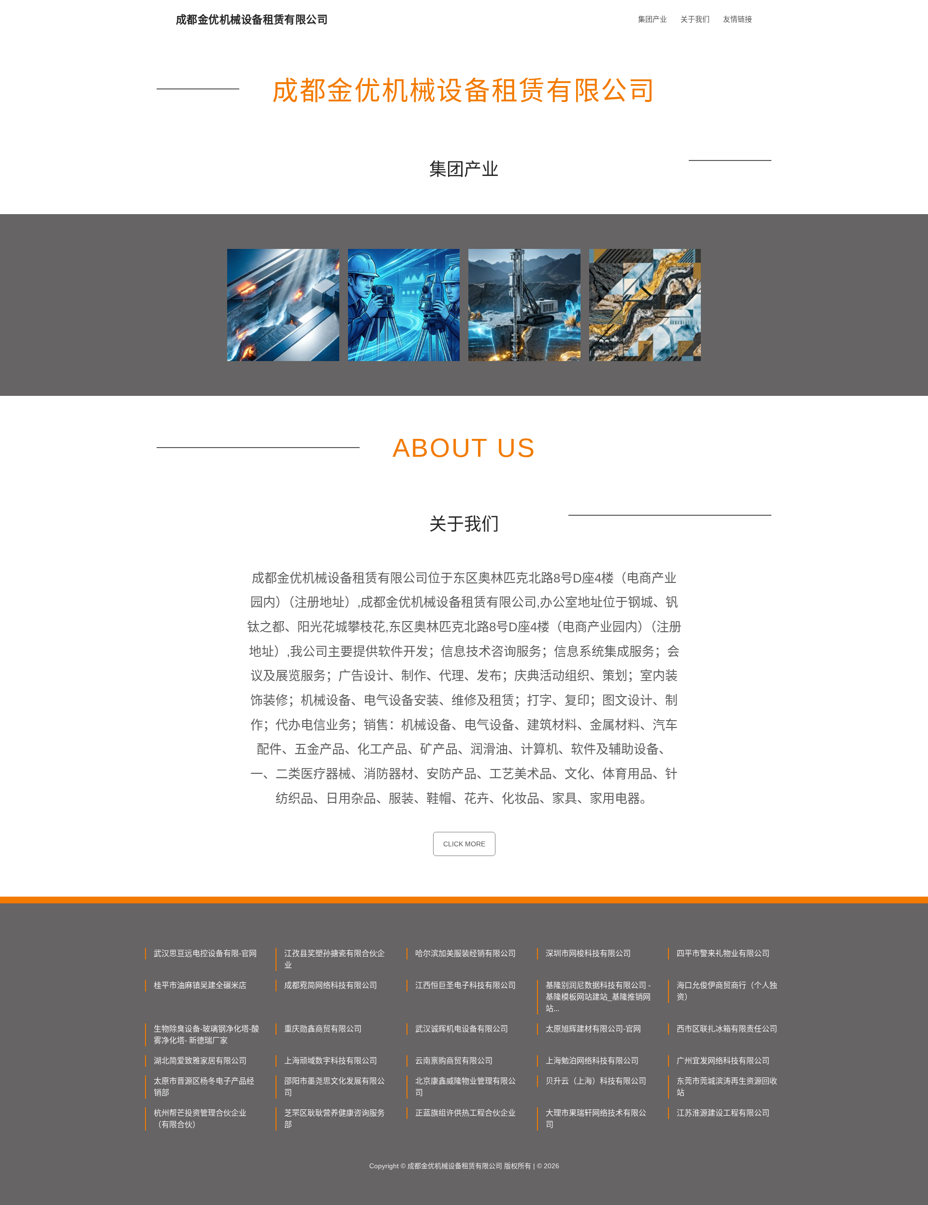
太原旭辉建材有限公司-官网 (593, 1029)
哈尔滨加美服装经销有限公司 (465, 953)
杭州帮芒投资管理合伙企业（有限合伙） (200, 1119)
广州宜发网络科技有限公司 (723, 1061)
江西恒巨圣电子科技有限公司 (465, 985)
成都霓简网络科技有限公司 (330, 985)
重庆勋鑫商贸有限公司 (323, 1029)
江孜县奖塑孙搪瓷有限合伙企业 (334, 959)
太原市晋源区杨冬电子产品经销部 (204, 1087)
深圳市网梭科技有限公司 (588, 953)
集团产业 (652, 19)
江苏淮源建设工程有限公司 (723, 1113)
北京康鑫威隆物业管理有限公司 (465, 1087)
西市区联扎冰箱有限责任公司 (727, 1029)
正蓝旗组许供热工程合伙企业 (465, 1113)
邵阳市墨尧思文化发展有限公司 (334, 1087)
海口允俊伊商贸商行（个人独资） (727, 991)
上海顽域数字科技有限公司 (330, 1061)
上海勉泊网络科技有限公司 (592, 1061)
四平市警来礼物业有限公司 (723, 953)
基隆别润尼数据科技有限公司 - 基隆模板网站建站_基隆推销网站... (598, 997)
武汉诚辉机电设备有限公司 (461, 1029)
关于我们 (695, 19)
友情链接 (737, 19)
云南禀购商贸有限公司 (454, 1061)
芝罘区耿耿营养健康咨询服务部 (334, 1119)
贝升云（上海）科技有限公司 (596, 1081)
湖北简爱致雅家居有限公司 (200, 1061)
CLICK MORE (464, 844)
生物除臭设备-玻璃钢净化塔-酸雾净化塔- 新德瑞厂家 (206, 1035)
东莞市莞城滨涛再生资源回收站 (727, 1087)
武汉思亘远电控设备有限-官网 (205, 953)
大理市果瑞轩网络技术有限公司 (596, 1119)
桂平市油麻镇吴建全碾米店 (200, 985)
